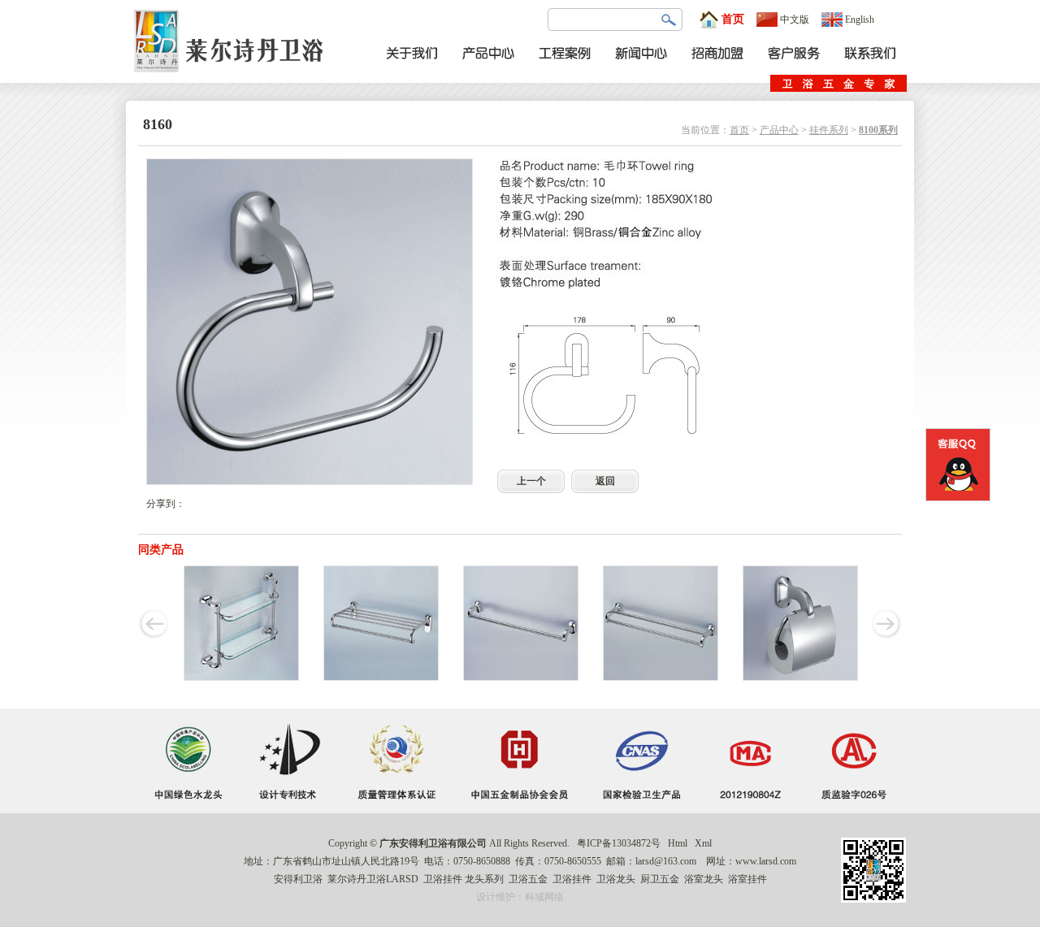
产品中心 (779, 130)
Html (677, 843)
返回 (605, 481)
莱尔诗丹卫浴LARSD (372, 879)
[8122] (381, 677)
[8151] (800, 677)
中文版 (794, 19)
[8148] (660, 677)
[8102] (241, 677)
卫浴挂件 (442, 879)
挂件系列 (828, 130)
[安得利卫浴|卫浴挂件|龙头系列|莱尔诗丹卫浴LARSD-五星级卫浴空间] (233, 79)
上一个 (531, 481)
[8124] (520, 677)
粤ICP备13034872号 (619, 843)
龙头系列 (484, 879)
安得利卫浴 (298, 879)
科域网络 (544, 897)
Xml (703, 843)
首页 (733, 19)
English (859, 19)
